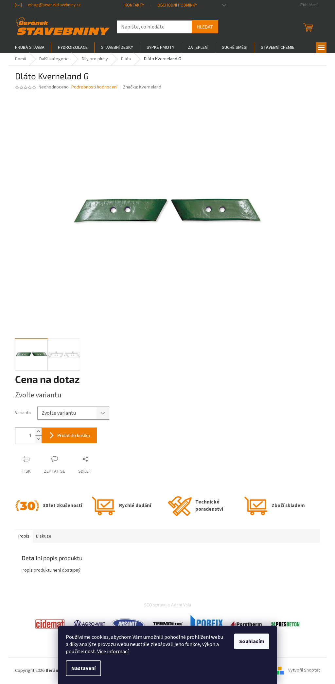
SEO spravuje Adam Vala (167, 605)
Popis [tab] (23, 536)
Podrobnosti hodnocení (94, 87)
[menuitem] (30, 47)
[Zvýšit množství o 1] (38, 431)
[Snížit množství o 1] (38, 439)
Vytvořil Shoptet (304, 670)
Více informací (113, 651)
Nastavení (83, 668)
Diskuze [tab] (43, 536)
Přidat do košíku (73, 435)
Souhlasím (251, 641)
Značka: (142, 87)
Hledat (205, 26)
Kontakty (134, 5)
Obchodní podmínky (177, 5)
